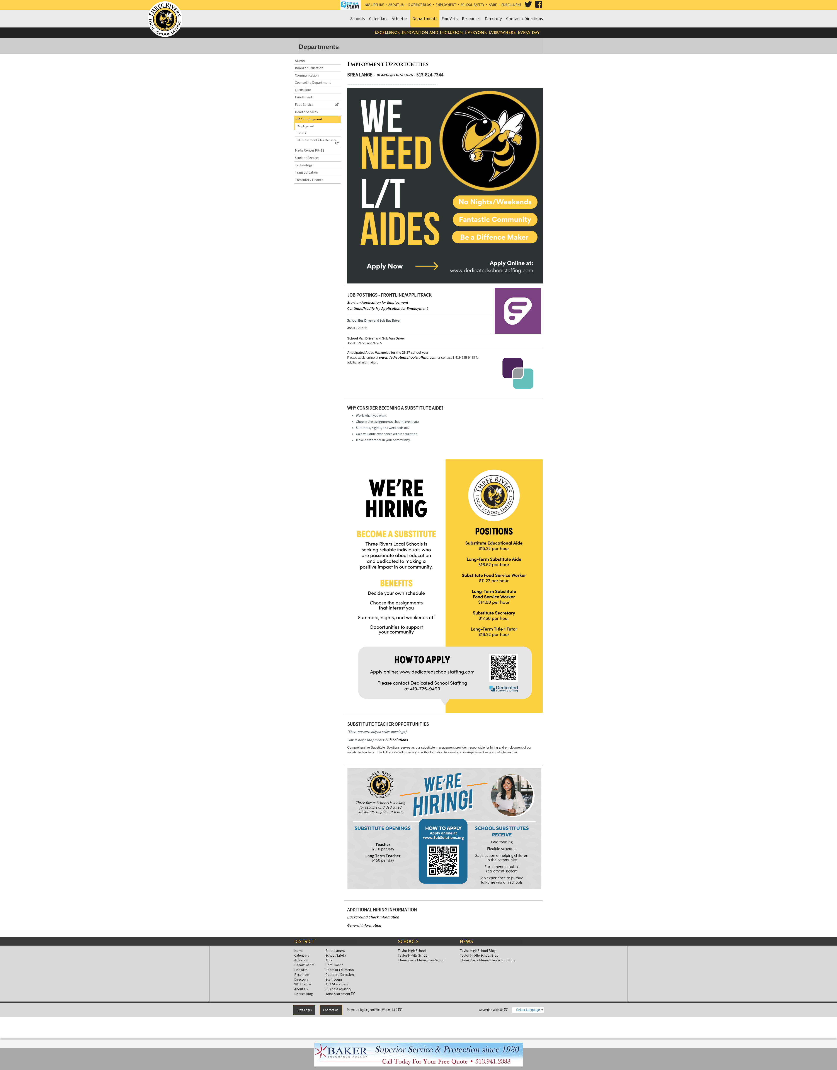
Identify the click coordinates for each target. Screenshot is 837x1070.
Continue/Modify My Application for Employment (387, 308)
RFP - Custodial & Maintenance (317, 140)
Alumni (300, 60)
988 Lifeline (374, 5)
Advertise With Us (491, 1010)
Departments (304, 965)
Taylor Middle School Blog (479, 955)
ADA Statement (337, 984)
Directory (301, 979)
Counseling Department (313, 82)
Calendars (301, 955)
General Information (364, 925)
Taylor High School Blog (478, 950)
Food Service (304, 104)
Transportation (306, 172)
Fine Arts (300, 970)
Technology (304, 165)
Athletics (301, 960)
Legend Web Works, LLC (381, 1010)
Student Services (307, 157)
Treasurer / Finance (309, 179)
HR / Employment (308, 119)
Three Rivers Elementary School (422, 960)
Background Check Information (373, 917)
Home (298, 950)
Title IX (302, 133)
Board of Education (309, 68)
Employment (446, 5)
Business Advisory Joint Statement (338, 991)
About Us (396, 5)
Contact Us (331, 1010)
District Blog (419, 5)
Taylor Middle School (413, 955)
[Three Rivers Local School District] (166, 19)
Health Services (306, 112)
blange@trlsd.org (395, 74)
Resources (302, 974)
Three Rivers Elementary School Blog (487, 960)
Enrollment (511, 5)
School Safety (472, 5)
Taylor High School (412, 950)
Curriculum (303, 90)
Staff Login (333, 979)
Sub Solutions (396, 739)
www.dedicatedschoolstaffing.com (408, 357)
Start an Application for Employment (377, 302)
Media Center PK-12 (309, 150)
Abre (493, 5)
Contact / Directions (340, 974)
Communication (307, 75)
